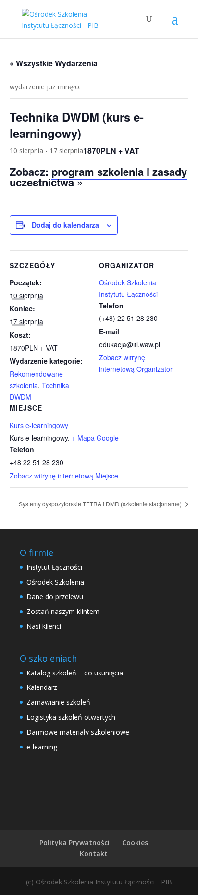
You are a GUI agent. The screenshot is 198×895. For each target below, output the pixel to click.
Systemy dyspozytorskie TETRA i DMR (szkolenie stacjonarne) (101, 504)
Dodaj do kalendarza (65, 225)
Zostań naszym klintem (62, 611)
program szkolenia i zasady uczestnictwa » (98, 177)
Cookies (135, 842)
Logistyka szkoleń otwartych (70, 717)
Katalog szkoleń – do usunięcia (74, 672)
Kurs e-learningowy (39, 425)
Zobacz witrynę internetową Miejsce (64, 475)
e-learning (41, 746)
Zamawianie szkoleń (58, 702)
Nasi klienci (43, 626)
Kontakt (94, 853)
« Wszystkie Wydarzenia (54, 63)
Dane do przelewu (54, 596)
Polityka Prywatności (74, 842)
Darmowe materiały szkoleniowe (77, 731)
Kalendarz (41, 687)
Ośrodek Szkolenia (55, 582)
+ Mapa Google (95, 437)
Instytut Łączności (54, 567)
